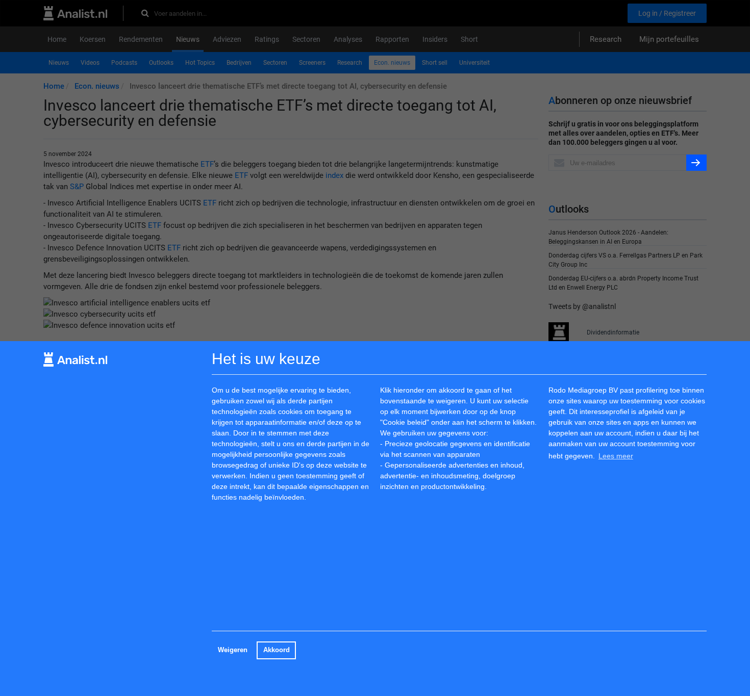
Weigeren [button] (232, 650)
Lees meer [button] (615, 456)
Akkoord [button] (276, 650)
